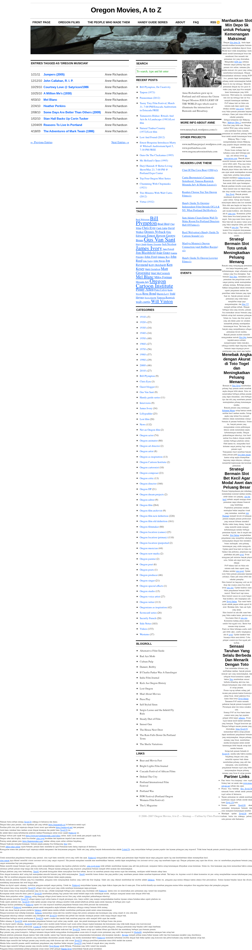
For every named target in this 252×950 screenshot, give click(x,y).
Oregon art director (150, 446)
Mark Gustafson (152, 269)
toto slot (235, 227)
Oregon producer (149, 575)
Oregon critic (147, 478)
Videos (143, 629)
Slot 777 (245, 304)
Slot (65, 843)
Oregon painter (148, 559)
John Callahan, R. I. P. (58, 80)
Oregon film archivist (151, 510)
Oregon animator (149, 440)
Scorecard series (148, 612)
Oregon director (148, 483)
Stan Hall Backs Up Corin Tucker (66, 118)
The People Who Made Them (109, 22)
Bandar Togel (66, 948)
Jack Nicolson (169, 244)
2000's (143, 365)
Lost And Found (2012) (152, 137)
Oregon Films (69, 22)
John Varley (148, 261)
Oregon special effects (151, 586)
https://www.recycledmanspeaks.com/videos (43, 835)
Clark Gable (161, 228)
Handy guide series (150, 397)
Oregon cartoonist (149, 467)
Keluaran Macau (228, 410)
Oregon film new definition (154, 516)
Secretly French (148, 618)
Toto (231, 679)
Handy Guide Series (153, 22)
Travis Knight (150, 297)
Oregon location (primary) (154, 537)
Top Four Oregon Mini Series (155, 178)
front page (41, 22)
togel (242, 554)
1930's (143, 327)
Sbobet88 (138, 932)
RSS (213, 22)
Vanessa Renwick (166, 297)
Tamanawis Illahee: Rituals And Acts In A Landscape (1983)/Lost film (157, 119)
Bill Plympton (147, 220)
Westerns (144, 634)
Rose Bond (149, 293)
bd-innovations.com (235, 157)
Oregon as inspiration (151, 456)
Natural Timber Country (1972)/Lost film (152, 129)
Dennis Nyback (155, 231)
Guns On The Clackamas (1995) (157, 155)
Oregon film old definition (154, 521)
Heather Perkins (55, 106)
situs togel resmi (93, 865)
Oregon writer (147, 602)
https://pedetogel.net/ (64, 827)
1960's (143, 344)
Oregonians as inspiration (153, 607)
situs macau (4, 860)
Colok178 (126, 849)
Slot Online (234, 535)
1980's (143, 354)
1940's (143, 333)
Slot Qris (242, 337)
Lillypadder (146, 413)
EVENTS (186, 273)
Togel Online (232, 601)
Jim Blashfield (146, 252)
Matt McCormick (160, 273)
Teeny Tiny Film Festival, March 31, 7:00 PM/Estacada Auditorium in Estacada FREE (158, 106)
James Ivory (149, 247)
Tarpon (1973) (147, 92)
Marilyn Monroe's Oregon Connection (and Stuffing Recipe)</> (200, 246)
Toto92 (36, 871)
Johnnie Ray (164, 257)
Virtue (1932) (147, 201)
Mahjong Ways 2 (234, 122)
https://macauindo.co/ (57, 824)
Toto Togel (230, 194)
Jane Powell (168, 249)
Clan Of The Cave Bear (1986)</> (200, 170)
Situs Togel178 (242, 728)
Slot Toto (233, 276)
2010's (143, 370)
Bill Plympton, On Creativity (155, 87)
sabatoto (242, 717)
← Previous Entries (41, 142)
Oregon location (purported (154, 543)
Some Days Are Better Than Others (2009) (72, 112)
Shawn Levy (163, 293)
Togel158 (242, 805)
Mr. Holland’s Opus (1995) (154, 160)
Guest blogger (147, 386)
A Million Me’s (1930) (58, 93)
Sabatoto (151, 879)
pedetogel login (244, 177)
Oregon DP (145, 489)
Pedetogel (72, 832)
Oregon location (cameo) (153, 532)
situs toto (231, 213)
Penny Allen (145, 289)
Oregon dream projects (152, 494)
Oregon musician (149, 548)
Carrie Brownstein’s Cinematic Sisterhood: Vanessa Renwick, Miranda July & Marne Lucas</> (199, 181)
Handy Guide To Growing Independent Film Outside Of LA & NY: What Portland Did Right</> (201, 206)
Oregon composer (149, 473)
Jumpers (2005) (54, 74)
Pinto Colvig (160, 290)
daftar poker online (13, 846)
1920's (143, 322)
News (142, 424)
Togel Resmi (54, 945)
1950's (143, 338)
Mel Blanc (50, 99)
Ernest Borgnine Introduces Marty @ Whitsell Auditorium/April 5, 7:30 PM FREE (158, 146)
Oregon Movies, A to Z (126, 10)
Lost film (144, 419)
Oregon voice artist (150, 596)
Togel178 (225, 753)
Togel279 (53, 915)
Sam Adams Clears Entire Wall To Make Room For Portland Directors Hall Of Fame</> (200, 221)
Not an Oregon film (150, 429)
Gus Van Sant (159, 239)
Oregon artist (147, 451)
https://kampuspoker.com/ (32, 841)
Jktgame (125, 934)
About (180, 22)
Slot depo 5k (235, 42)
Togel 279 (230, 802)
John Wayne (159, 260)
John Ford (151, 257)
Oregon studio (147, 591)
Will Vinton (162, 301)
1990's (143, 359)
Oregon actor (147, 435)
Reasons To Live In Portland (63, 125)
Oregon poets (147, 569)
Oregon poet (146, 564)
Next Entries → (120, 142)
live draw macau (244, 454)
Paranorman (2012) (150, 98)
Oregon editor (147, 499)
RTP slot (238, 61)
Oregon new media (150, 553)
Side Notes (145, 623)
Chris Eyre (149, 228)
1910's (143, 317)
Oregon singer (147, 580)
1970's (143, 349)
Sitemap (187, 816)
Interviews (145, 403)
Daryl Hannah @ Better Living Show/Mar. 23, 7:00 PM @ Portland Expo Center (156, 169)
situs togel (40, 838)
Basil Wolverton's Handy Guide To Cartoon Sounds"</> (200, 234)
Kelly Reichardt (157, 265)
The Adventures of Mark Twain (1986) (69, 131)
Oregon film (146, 505)
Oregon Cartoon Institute (154, 283)
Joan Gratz (163, 253)
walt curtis (143, 301)
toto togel (240, 108)
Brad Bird (164, 224)
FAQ (196, 22)
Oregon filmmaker (149, 526)
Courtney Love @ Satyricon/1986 (66, 87)
